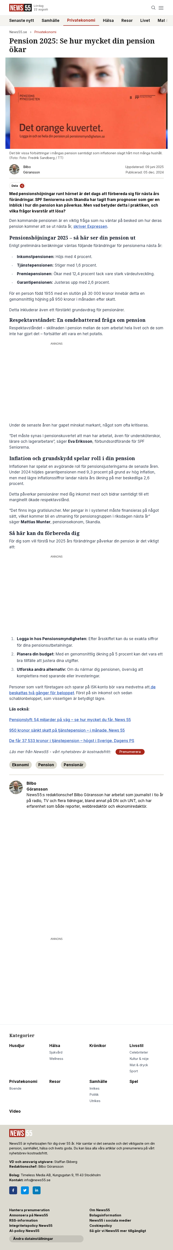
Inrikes (94, 1088)
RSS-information (23, 1220)
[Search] (153, 8)
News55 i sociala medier (110, 1220)
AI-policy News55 (24, 1231)
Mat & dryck (139, 1065)
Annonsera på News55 (28, 1215)
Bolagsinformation (105, 1215)
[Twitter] (25, 1190)
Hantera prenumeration (29, 1210)
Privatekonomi (81, 20)
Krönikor (97, 1045)
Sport (134, 1071)
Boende (15, 1088)
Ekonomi (20, 765)
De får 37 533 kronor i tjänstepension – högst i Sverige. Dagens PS (71, 740)
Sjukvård (55, 1052)
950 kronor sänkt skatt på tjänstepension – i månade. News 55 (67, 730)
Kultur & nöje (139, 1059)
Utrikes (94, 1101)
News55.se (18, 32)
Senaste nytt (21, 20)
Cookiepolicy (100, 1226)
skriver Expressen (90, 226)
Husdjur (17, 1045)
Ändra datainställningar (33, 1239)
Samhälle (50, 20)
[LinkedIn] (37, 1190)
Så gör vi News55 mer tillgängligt (118, 1231)
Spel (134, 1081)
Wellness (56, 1059)
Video (15, 1111)
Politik (94, 1095)
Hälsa (108, 20)
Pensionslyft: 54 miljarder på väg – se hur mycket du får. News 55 (70, 719)
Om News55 (99, 1210)
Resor (127, 20)
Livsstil (136, 1045)
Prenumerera (130, 752)
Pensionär (73, 765)
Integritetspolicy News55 (30, 1226)
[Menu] (161, 8)
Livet (145, 20)
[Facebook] (13, 1190)
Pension (46, 765)
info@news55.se (37, 1180)
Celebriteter (139, 1052)
